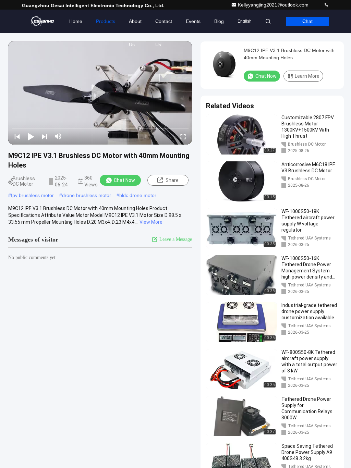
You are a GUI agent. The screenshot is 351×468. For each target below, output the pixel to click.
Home (75, 21)
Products (105, 21)
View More (151, 222)
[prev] (17, 136)
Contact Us (163, 26)
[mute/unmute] (58, 136)
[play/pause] (31, 136)
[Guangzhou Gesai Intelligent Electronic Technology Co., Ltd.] (43, 21)
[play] (100, 92)
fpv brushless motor (32, 195)
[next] (44, 136)
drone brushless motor (86, 195)
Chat (307, 21)
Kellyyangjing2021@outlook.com (274, 5)
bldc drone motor (137, 195)
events (193, 21)
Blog (219, 21)
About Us (135, 26)
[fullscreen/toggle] (183, 136)
